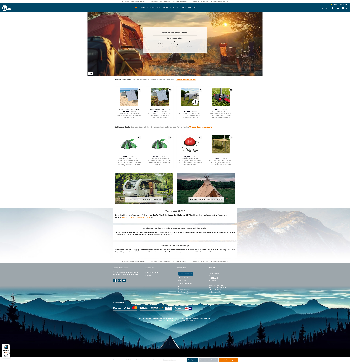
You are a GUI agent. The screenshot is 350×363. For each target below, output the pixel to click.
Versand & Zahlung (152, 272)
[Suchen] (327, 8)
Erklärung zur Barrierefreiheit (187, 292)
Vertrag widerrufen (185, 274)
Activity (157, 217)
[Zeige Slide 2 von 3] (175, 74)
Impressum (181, 289)
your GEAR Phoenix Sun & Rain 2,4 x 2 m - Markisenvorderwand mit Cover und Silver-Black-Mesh (221, 115)
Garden (141, 217)
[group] (175, 39)
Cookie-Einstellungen (185, 283)
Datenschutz (182, 280)
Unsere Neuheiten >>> (186, 80)
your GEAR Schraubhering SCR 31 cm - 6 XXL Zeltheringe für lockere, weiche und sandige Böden (190, 114)
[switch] (6, 356)
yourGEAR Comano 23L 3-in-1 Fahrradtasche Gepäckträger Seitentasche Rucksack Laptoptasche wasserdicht (221, 162)
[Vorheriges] (115, 104)
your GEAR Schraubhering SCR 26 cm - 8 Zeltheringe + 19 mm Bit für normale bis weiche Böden (160, 115)
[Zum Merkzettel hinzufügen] (139, 90)
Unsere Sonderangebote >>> (202, 127)
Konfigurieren (192, 360)
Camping (132, 217)
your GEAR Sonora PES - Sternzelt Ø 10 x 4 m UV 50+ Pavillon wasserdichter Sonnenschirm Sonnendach (159, 162)
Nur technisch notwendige (208, 360)
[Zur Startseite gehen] (6, 8)
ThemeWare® (191, 320)
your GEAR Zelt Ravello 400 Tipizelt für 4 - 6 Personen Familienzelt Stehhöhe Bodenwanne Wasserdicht (190, 162)
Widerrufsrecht (183, 277)
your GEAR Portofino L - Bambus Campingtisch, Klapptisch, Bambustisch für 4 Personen (129, 163)
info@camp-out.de (215, 292)
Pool (137, 217)
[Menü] (9, 345)
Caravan (125, 217)
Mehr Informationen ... (169, 360)
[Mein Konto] (338, 8)
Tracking (149, 275)
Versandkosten (170, 318)
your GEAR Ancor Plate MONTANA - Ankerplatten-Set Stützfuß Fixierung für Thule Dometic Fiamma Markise (129, 114)
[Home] (136, 7)
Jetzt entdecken (204, 45)
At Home (147, 217)
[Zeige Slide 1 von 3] (171, 74)
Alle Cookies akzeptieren (229, 360)
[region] (175, 39)
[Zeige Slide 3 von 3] (178, 74)
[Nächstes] (234, 104)
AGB (179, 286)
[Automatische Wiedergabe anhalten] (90, 73)
